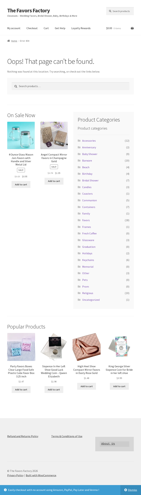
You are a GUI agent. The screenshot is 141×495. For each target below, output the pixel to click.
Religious (87, 293)
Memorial (88, 266)
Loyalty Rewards (81, 28)
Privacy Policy (15, 475)
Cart (46, 28)
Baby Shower (89, 154)
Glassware (88, 240)
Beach (85, 167)
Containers (88, 207)
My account (13, 28)
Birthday (87, 173)
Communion (89, 200)
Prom (85, 286)
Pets (85, 280)
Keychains (88, 260)
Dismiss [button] (132, 490)
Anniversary (89, 147)
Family (86, 213)
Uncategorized (91, 299)
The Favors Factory (28, 10)
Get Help (60, 28)
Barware (87, 160)
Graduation (88, 246)
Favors (86, 220)
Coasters (87, 193)
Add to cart (21, 184)
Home (14, 40)
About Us (108, 443)
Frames (86, 227)
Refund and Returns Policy (22, 436)
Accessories (89, 140)
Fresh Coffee (89, 233)
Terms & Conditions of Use (66, 436)
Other (85, 273)
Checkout (32, 28)
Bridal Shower (90, 180)
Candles (86, 187)
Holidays (87, 253)
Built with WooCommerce (41, 475)
